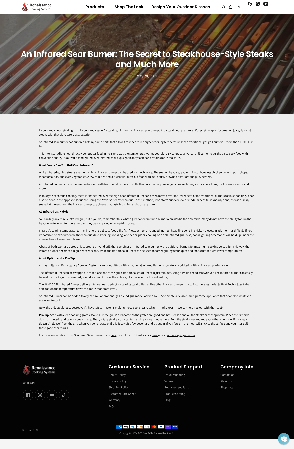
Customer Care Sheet (122, 394)
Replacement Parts (176, 387)
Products (95, 7)
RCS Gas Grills (145, 433)
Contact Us (227, 375)
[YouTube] (265, 4)
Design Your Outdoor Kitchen (180, 7)
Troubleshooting (174, 375)
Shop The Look (129, 7)
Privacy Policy (117, 381)
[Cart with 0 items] (231, 7)
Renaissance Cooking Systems (80, 265)
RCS (160, 296)
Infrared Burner (152, 265)
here (113, 335)
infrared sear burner (55, 142)
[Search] (224, 7)
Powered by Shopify (164, 433)
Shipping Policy (119, 387)
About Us (226, 381)
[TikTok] (64, 395)
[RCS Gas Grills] (37, 7)
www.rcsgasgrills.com (181, 335)
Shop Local (227, 387)
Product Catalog (174, 394)
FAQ (111, 406)
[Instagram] (257, 4)
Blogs (167, 400)
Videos (168, 381)
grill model (137, 296)
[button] (284, 439)
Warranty (114, 400)
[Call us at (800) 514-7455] (240, 7)
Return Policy (117, 375)
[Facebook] (249, 4)
